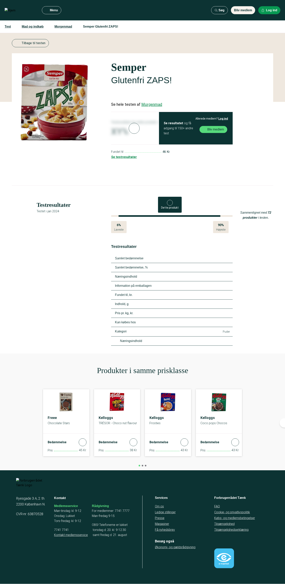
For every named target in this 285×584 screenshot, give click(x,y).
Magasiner (162, 524)
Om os (159, 506)
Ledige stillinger (165, 512)
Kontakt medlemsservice (71, 535)
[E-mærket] (224, 558)
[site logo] (20, 10)
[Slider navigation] (139, 465)
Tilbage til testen (33, 43)
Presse (159, 518)
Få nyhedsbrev (165, 530)
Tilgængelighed (224, 524)
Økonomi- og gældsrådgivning (175, 547)
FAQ (217, 506)
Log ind (223, 118)
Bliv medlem (243, 10)
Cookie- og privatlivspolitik (232, 512)
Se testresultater (124, 157)
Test (8, 26)
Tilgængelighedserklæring (231, 530)
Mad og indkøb (33, 26)
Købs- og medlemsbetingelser (234, 518)
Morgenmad (63, 26)
